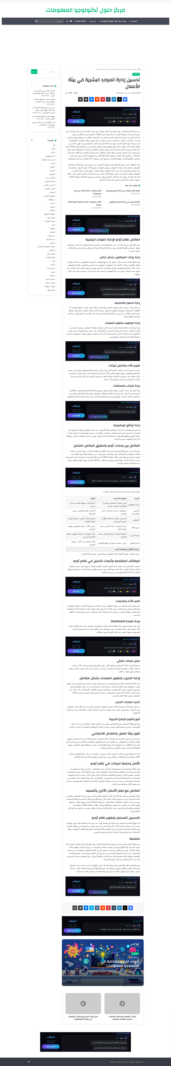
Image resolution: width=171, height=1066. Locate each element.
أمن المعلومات (50, 156)
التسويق (52, 174)
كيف (53, 261)
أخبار (53, 149)
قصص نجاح (51, 254)
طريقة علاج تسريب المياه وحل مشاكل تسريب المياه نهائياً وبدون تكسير (43, 93)
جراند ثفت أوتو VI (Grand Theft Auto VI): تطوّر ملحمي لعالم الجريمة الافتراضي (44, 110)
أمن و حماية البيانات (48, 160)
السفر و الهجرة (50, 189)
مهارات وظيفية (50, 286)
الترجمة (52, 170)
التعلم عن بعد (50, 178)
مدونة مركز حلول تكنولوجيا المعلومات (113, 21)
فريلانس (52, 250)
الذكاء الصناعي (50, 181)
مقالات (52, 265)
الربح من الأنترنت (49, 185)
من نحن (93, 21)
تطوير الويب (51, 217)
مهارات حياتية (50, 283)
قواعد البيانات (50, 257)
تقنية (53, 225)
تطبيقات (129, 69)
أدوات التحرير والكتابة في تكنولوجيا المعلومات (120, 963)
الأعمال (52, 167)
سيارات (52, 243)
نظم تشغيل (51, 290)
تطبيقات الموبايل (49, 214)
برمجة (52, 203)
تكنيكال (52, 228)
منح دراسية (51, 268)
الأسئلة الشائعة (80, 21)
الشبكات (52, 192)
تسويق (52, 207)
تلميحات (52, 232)
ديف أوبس (51, 236)
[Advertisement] (85, 44)
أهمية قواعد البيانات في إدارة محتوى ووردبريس (123, 190)
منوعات (52, 275)
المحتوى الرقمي (49, 196)
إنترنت (52, 163)
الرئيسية (136, 69)
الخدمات (134, 21)
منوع (53, 272)
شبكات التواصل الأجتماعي (46, 246)
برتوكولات (51, 199)
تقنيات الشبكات (49, 221)
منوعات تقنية (50, 279)
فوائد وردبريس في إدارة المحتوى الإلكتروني (124, 201)
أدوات (53, 152)
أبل (54, 145)
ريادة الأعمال (50, 239)
